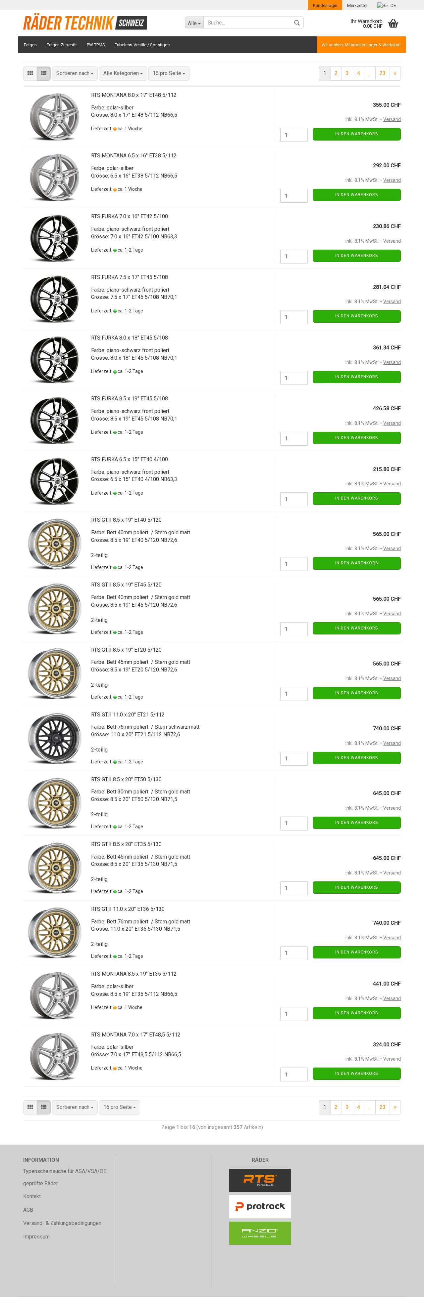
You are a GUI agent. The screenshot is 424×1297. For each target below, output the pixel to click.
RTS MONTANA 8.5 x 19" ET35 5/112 (134, 974)
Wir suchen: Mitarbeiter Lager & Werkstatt (361, 44)
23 (383, 73)
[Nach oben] (406, 1287)
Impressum (36, 1237)
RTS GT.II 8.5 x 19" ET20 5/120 (126, 650)
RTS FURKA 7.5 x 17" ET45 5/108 (129, 277)
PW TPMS (96, 44)
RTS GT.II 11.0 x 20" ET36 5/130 (128, 909)
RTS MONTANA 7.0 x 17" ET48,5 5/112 (136, 1035)
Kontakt (32, 1196)
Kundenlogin (325, 5)
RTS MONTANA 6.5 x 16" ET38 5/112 (134, 155)
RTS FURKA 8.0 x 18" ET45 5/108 (129, 338)
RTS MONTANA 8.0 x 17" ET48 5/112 (134, 95)
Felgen (30, 44)
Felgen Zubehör (62, 44)
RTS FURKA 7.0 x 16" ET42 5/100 (129, 216)
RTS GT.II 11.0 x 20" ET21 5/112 (128, 714)
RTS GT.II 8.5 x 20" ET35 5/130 (126, 844)
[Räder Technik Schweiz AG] (99, 21)
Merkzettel (357, 5)
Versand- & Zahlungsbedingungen (62, 1223)
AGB (28, 1210)
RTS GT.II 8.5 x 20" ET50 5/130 (126, 779)
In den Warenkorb (356, 134)
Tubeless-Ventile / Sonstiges (142, 44)
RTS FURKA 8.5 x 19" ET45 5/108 (129, 398)
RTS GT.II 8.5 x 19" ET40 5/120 (126, 520)
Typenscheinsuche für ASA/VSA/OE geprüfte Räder (64, 1177)
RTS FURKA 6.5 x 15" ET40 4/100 (129, 459)
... (369, 73)
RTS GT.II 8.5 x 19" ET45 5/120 (126, 585)
